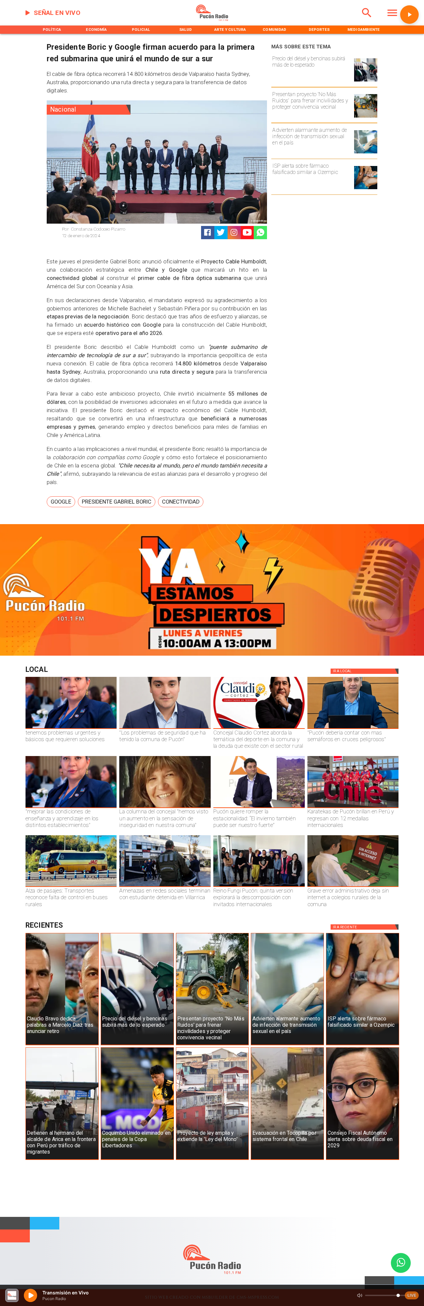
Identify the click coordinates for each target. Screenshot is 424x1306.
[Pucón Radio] (366, 20)
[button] (61, 501)
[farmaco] (365, 189)
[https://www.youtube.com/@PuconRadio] (247, 232)
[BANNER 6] (212, 654)
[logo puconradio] (212, 20)
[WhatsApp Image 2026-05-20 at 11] (165, 807)
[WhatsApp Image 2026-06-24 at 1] (165, 728)
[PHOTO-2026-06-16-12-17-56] (259, 728)
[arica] (62, 1159)
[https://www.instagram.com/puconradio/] (234, 232)
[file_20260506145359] (353, 807)
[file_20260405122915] (71, 886)
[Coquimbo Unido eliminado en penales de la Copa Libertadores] (137, 1159)
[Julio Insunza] (353, 728)
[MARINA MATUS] (71, 728)
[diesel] (365, 81)
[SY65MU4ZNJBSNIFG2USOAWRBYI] (165, 886)
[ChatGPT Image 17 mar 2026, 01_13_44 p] (353, 886)
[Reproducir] (409, 14)
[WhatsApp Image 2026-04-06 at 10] (259, 886)
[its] (365, 153)
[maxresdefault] (259, 807)
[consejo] (362, 1159)
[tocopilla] (287, 1159)
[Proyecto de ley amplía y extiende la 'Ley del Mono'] (212, 1159)
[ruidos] (365, 117)
